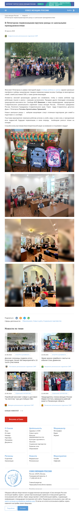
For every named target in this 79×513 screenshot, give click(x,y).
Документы (8, 442)
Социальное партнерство (37, 444)
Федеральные (33, 458)
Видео (56, 433)
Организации (9, 461)
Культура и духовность (22, 355)
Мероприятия (60, 456)
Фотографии (58, 431)
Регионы (9, 456)
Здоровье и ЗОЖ (34, 431)
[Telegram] (24, 318)
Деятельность (35, 428)
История (7, 433)
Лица (6, 431)
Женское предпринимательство (36, 436)
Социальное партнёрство (52, 321)
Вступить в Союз (16, 419)
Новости (33, 456)
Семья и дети (37, 321)
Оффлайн (57, 461)
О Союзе (9, 428)
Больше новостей (12, 411)
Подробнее (10, 508)
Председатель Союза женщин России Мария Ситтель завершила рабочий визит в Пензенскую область (56, 399)
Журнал (56, 435)
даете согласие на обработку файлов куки (20, 501)
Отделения (8, 458)
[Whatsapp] (28, 318)
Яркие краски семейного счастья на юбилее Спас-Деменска (55, 359)
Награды (8, 435)
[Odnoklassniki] (20, 318)
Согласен (23, 508)
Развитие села (34, 446)
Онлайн (56, 458)
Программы (8, 440)
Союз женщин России (37, 10)
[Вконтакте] (17, 318)
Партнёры (8, 438)
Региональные (34, 461)
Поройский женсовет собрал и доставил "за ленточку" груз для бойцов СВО (21, 398)
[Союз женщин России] (13, 478)
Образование (27, 321)
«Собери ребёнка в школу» (51, 90)
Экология (32, 442)
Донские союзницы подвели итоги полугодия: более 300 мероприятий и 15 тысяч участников (21, 360)
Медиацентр (59, 428)
